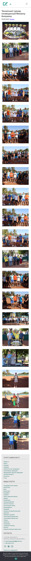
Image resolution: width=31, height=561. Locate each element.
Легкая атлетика (9, 504)
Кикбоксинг (7, 500)
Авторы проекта (9, 474)
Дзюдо (6, 498)
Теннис (11, 19)
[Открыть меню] (27, 3)
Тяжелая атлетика (9, 525)
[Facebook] (10, 4)
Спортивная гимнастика (11, 518)
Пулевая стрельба (9, 514)
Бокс (5, 489)
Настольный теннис (9, 505)
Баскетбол (7, 487)
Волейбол (6, 493)
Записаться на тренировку (11, 469)
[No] (29, 556)
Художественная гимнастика (12, 529)
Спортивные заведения (11, 471)
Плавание (6, 509)
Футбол (6, 527)
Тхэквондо (7, 524)
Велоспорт (7, 491)
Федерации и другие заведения (13, 472)
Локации (6, 467)
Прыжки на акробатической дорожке (12, 512)
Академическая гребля (11, 485)
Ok (16, 558)
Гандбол (6, 494)
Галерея (6, 465)
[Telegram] (8, 546)
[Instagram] (12, 546)
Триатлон (6, 522)
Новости (6, 461)
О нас (5, 478)
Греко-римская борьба (10, 496)
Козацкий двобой (9, 502)
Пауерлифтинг (8, 507)
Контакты (6, 476)
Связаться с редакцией (10, 550)
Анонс (5, 463)
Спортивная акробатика (11, 516)
